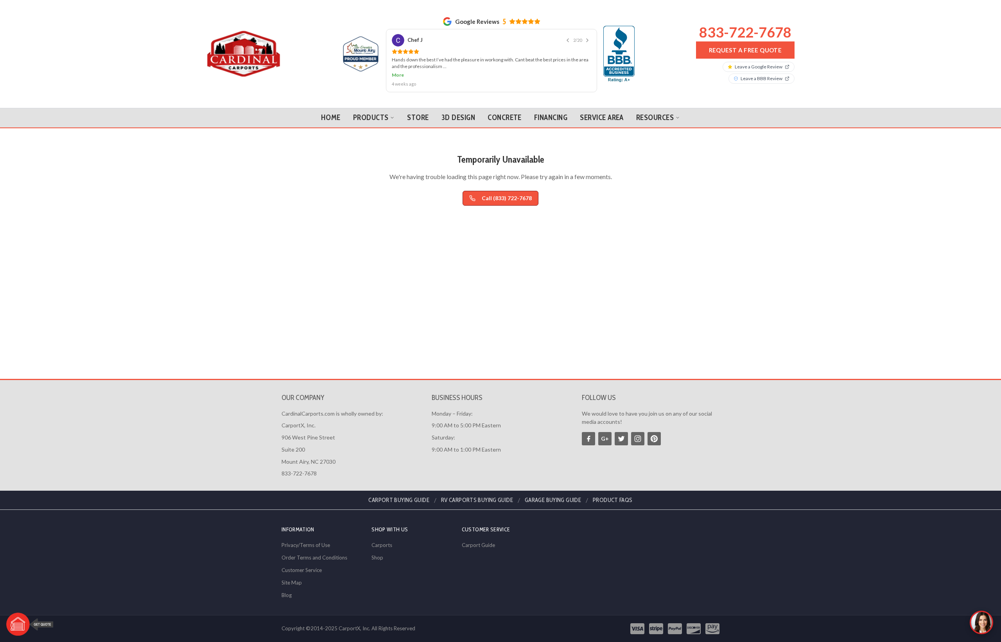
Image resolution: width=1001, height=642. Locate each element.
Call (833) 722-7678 (507, 198)
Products (371, 117)
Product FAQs (613, 500)
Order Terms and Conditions (314, 557)
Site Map (292, 582)
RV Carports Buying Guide (477, 500)
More (398, 75)
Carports (381, 545)
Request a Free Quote (745, 50)
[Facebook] (588, 438)
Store (418, 117)
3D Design (458, 117)
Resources (655, 117)
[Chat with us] (981, 622)
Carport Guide (478, 545)
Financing (550, 117)
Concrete (505, 117)
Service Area (602, 117)
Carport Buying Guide (398, 500)
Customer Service (302, 570)
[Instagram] (637, 438)
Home (331, 117)
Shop (377, 557)
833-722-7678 (745, 32)
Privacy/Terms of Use (306, 545)
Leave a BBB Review (761, 78)
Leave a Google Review (758, 67)
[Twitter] (621, 438)
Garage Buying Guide (553, 500)
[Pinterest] (654, 438)
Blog (287, 595)
